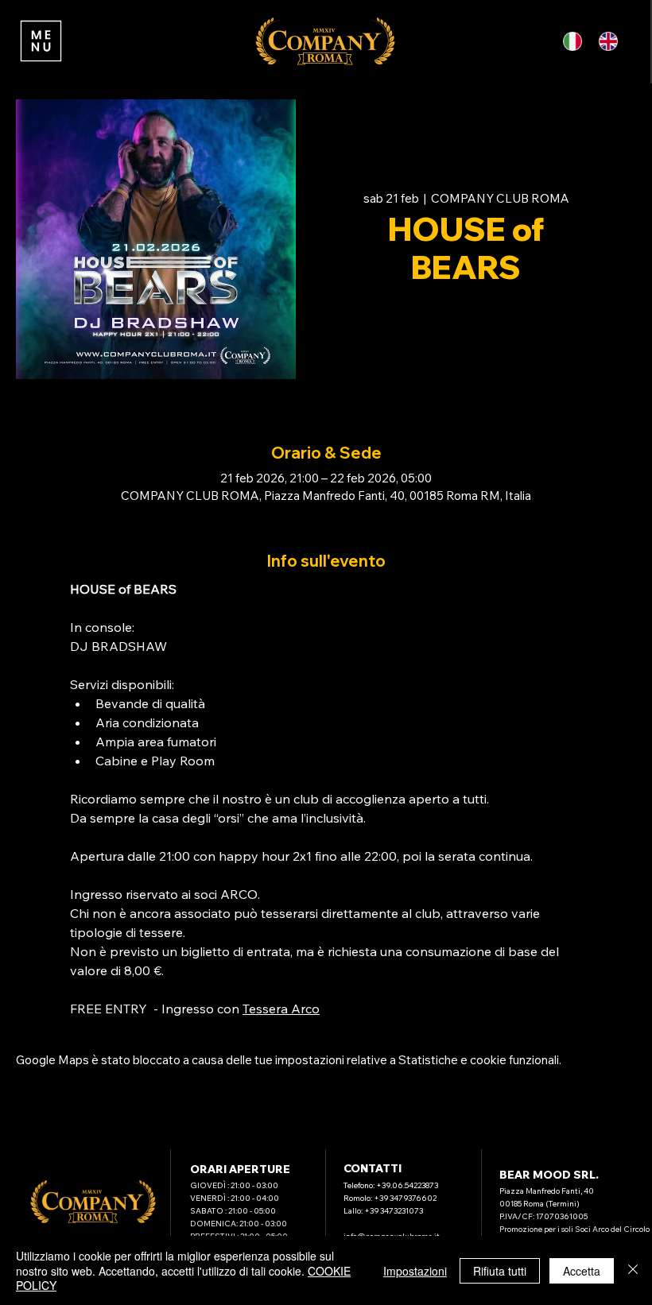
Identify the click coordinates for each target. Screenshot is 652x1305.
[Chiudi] (632, 1270)
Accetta (581, 1271)
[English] (611, 42)
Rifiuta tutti (499, 1271)
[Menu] (40, 41)
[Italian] (574, 42)
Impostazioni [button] (415, 1271)
